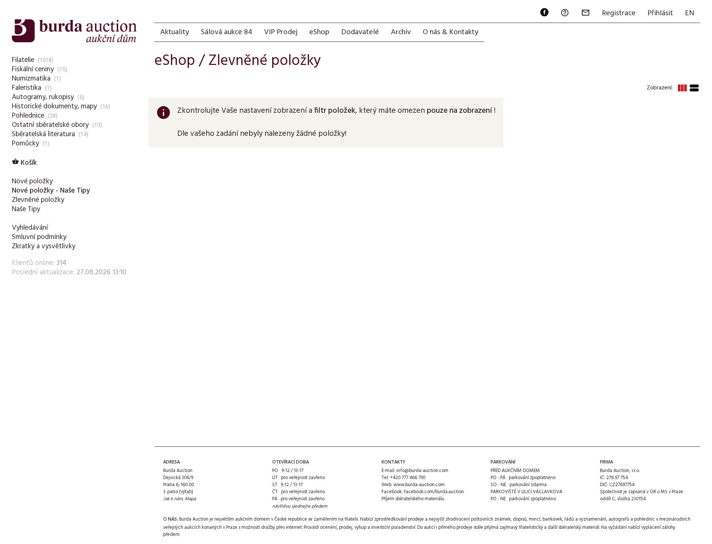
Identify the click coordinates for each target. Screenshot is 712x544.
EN (689, 13)
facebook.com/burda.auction (434, 492)
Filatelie (23, 60)
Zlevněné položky (38, 200)
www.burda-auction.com (419, 485)
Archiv (401, 32)
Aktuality (174, 32)
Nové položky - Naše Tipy (51, 190)
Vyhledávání (30, 227)
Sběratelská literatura (43, 134)
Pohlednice (28, 115)
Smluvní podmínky (39, 237)
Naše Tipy (26, 209)
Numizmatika (31, 78)
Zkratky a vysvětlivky (43, 246)
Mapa (190, 499)
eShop (319, 32)
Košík (24, 162)
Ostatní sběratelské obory (50, 125)
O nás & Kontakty (450, 32)
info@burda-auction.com (422, 471)
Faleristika (26, 88)
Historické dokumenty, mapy (54, 106)
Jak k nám (172, 499)
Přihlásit (660, 13)
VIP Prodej (280, 32)
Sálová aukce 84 (226, 32)
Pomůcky (25, 143)
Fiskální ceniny (33, 69)
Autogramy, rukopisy (43, 97)
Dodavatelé (360, 32)
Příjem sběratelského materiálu (413, 499)
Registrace (619, 13)
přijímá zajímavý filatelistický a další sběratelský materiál (541, 527)
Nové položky (32, 181)
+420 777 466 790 (407, 478)
